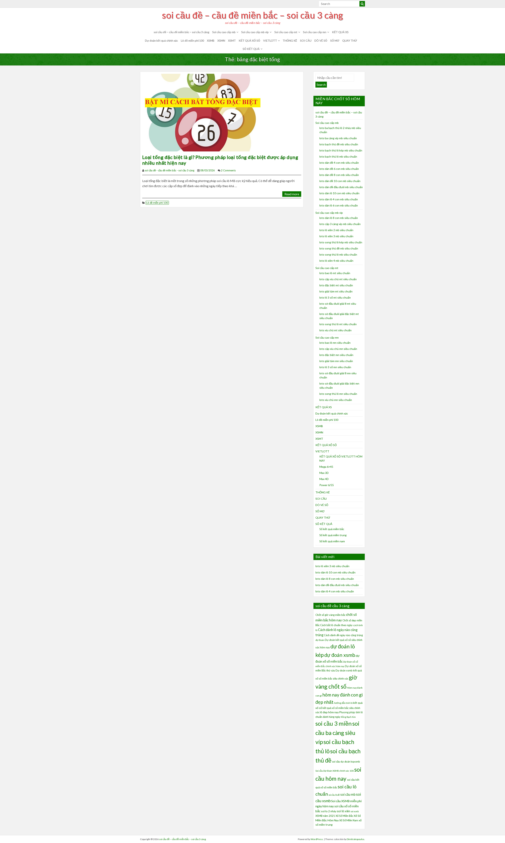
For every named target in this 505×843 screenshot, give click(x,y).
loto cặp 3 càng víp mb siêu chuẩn (340, 224)
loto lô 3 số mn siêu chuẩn (335, 367)
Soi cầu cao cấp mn (314, 32)
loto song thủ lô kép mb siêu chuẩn (340, 242)
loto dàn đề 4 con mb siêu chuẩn (339, 162)
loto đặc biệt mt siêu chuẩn (336, 285)
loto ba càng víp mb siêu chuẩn (338, 138)
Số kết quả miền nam (332, 541)
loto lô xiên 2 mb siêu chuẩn (336, 230)
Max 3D (324, 472)
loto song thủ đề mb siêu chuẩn (338, 248)
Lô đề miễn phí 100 (192, 40)
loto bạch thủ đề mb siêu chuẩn (338, 144)
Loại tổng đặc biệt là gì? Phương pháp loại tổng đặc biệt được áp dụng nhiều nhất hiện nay (220, 160)
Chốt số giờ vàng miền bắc (330, 614)
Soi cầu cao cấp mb (224, 32)
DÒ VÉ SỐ (320, 40)
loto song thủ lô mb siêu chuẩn (338, 254)
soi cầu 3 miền (333, 723)
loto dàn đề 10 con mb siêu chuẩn (339, 181)
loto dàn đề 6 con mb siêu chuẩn (339, 168)
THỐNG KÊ (290, 40)
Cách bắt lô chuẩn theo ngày (336, 625)
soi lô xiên (343, 811)
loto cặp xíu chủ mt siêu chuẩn (338, 279)
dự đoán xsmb (339, 655)
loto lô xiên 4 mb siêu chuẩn (336, 260)
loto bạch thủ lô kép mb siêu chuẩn (340, 150)
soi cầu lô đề (334, 795)
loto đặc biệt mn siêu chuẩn (336, 355)
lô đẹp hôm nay (329, 712)
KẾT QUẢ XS (340, 32)
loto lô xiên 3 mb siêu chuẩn (336, 236)
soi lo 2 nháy (328, 811)
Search (321, 84)
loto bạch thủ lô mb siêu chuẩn (338, 156)
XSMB (210, 40)
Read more (291, 194)
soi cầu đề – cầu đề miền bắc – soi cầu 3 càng (252, 15)
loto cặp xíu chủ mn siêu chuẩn (338, 348)
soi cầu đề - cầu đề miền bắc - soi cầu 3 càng (169, 170)
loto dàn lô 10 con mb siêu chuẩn (339, 193)
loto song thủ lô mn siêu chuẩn (338, 393)
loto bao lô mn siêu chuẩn (335, 342)
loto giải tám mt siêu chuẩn (336, 291)
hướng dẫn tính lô (343, 703)
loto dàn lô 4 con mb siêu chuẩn (338, 199)
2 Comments (228, 170)
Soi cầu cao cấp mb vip (255, 32)
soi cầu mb (347, 794)
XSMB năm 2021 (325, 815)
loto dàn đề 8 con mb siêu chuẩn (339, 174)
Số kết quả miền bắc (331, 529)
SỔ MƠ (334, 40)
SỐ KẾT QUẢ (251, 48)
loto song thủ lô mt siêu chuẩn (338, 324)
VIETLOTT (270, 40)
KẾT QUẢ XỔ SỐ (249, 40)
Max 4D (324, 479)
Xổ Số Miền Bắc (344, 815)
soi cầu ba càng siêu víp (337, 732)
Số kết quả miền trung (333, 535)
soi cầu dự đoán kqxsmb (346, 761)
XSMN (221, 40)
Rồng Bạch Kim (348, 717)
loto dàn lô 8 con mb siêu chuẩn (338, 217)
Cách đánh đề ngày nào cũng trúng (343, 635)
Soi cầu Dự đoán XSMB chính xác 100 (334, 770)
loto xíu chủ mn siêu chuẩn (335, 399)
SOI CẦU (305, 40)
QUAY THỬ (349, 40)
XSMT (232, 40)
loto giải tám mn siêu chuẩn (336, 361)
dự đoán (319, 640)
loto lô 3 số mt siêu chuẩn (335, 297)
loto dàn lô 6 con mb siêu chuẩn (338, 205)
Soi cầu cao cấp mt (285, 32)
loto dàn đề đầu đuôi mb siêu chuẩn (341, 187)
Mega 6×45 (326, 466)
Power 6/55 (326, 485)
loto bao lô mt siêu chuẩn (334, 273)
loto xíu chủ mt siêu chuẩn (335, 330)
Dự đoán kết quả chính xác (161, 40)
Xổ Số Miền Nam (348, 820)
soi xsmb (355, 811)
